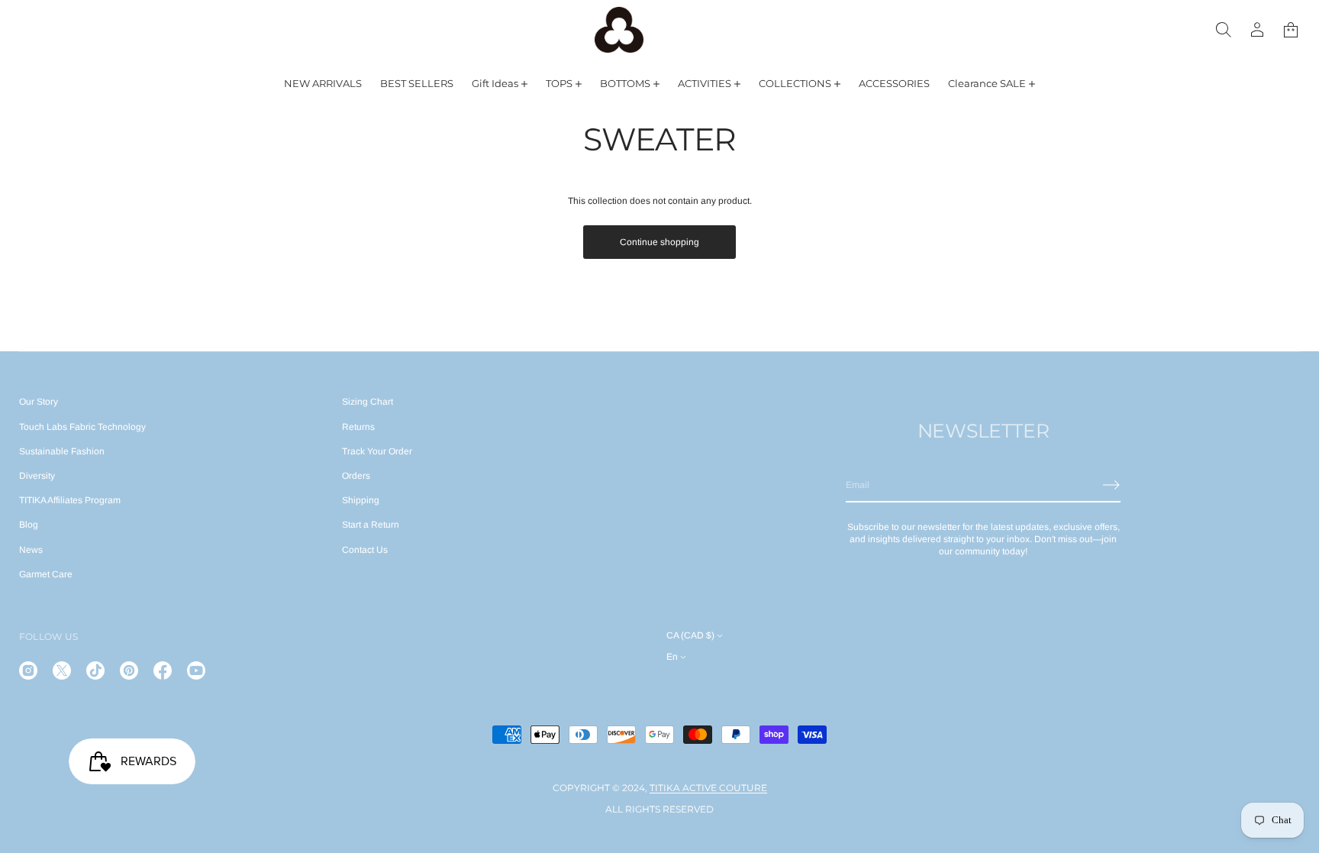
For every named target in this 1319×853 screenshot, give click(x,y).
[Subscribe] (1111, 485)
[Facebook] (162, 670)
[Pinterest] (129, 670)
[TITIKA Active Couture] (619, 30)
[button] (1223, 30)
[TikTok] (95, 670)
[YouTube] (196, 670)
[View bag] (1291, 30)
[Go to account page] (1257, 30)
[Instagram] (28, 670)
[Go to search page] (1223, 30)
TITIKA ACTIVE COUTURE (708, 787)
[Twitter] (62, 670)
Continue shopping (659, 242)
